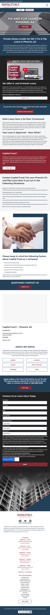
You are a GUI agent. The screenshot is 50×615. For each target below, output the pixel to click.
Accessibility (26, 608)
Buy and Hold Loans (25, 579)
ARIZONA (13, 360)
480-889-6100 (37, 383)
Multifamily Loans (25, 589)
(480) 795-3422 (6, 340)
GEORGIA (13, 365)
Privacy (22, 608)
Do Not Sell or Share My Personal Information (37, 608)
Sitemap (25, 597)
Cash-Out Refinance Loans (25, 590)
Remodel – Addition (25, 584)
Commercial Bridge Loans (25, 580)
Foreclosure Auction (25, 587)
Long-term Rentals (25, 594)
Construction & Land (25, 582)
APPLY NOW (29, 10)
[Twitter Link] (22, 612)
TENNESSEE (13, 369)
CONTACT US (25, 98)
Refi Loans (25, 592)
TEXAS (37, 369)
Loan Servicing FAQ (25, 596)
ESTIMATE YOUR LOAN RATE (25, 111)
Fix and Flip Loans (25, 577)
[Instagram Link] (25, 612)
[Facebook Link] (19, 612)
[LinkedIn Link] (27, 612)
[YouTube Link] (30, 612)
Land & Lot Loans (25, 585)
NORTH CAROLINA (37, 365)
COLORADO (37, 360)
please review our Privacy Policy (22, 453)
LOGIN (20, 10)
